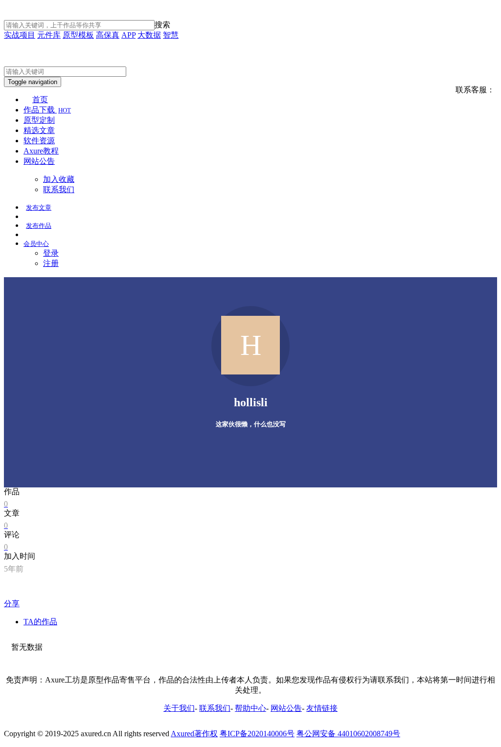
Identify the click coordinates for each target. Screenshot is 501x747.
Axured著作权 (194, 733)
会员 (36, 243)
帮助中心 (250, 708)
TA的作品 (40, 621)
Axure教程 (41, 151)
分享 (12, 603)
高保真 (107, 35)
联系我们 (58, 189)
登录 (51, 253)
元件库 (49, 35)
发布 (38, 207)
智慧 (171, 35)
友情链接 (322, 708)
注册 (51, 263)
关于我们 (179, 708)
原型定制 (39, 120)
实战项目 (19, 35)
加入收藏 (58, 179)
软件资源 (39, 140)
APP (128, 35)
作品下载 (47, 110)
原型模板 (78, 35)
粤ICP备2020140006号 (257, 733)
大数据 (149, 35)
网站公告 (39, 161)
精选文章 (39, 130)
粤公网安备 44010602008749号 (348, 733)
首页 (40, 99)
